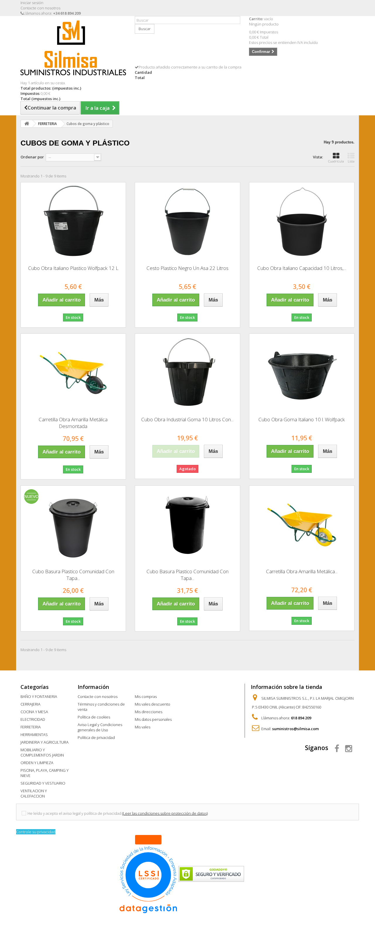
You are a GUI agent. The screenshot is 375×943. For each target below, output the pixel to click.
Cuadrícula (336, 161)
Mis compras (146, 696)
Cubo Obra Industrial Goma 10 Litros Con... (187, 419)
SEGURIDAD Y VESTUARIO (43, 783)
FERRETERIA (31, 727)
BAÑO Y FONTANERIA (39, 696)
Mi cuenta (148, 686)
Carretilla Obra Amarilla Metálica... (302, 571)
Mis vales (142, 727)
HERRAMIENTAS (34, 734)
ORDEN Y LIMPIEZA (37, 762)
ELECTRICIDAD (33, 719)
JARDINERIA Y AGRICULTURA (45, 742)
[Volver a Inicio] (26, 123)
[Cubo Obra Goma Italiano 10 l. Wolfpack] (302, 373)
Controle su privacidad (35, 831)
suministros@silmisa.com (295, 728)
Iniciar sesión (32, 2)
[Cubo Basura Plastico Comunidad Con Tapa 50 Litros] (73, 525)
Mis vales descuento (152, 704)
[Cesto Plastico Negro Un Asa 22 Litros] (187, 221)
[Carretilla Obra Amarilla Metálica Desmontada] (73, 373)
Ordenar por (32, 157)
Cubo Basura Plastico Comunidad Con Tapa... (73, 574)
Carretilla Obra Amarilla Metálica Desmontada (73, 422)
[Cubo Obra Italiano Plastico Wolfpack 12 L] (73, 221)
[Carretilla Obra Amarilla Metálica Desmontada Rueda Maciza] (302, 525)
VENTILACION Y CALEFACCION (34, 793)
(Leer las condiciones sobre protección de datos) (165, 813)
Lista (351, 161)
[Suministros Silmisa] (73, 47)
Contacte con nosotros (40, 8)
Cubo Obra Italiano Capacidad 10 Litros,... (301, 268)
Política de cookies (94, 717)
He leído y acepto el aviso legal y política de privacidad (74, 813)
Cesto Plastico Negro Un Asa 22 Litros (187, 268)
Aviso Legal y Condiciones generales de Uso (100, 727)
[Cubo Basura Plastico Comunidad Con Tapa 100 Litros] (187, 525)
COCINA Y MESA (34, 711)
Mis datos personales (153, 719)
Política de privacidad (96, 737)
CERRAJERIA (30, 704)
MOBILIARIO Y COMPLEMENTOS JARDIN (42, 752)
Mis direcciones (148, 711)
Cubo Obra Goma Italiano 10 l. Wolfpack (301, 419)
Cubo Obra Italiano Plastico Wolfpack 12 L (73, 268)
